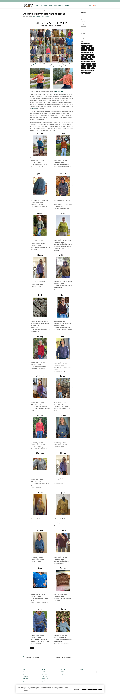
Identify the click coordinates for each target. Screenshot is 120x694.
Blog (55, 5)
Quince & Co (88, 63)
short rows (83, 66)
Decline (87, 689)
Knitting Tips (34, 16)
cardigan (88, 48)
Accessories (25, 676)
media (91, 59)
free (91, 52)
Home (37, 5)
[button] (49, 145)
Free (24, 681)
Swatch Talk (83, 33)
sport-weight (89, 66)
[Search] (95, 672)
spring (94, 66)
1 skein (83, 43)
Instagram (62, 673)
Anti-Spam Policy (45, 680)
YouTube (62, 674)
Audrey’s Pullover (35, 64)
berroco (90, 45)
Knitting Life (83, 21)
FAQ (43, 673)
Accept (97, 689)
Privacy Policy (44, 674)
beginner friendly (84, 45)
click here (34, 108)
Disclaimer (44, 681)
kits (85, 57)
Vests (24, 674)
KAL (82, 57)
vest (92, 70)
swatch (93, 68)
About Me (60, 5)
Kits (24, 680)
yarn (82, 72)
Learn (50, 5)
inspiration (32, 648)
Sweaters (25, 673)
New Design (39, 16)
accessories (88, 43)
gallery (83, 54)
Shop (41, 5)
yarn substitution (87, 72)
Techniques (83, 35)
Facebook (63, 671)
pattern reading (91, 61)
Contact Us (44, 671)
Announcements (84, 14)
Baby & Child (25, 678)
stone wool (83, 68)
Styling (82, 31)
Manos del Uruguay (85, 59)
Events (82, 19)
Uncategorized (83, 38)
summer (88, 68)
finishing (87, 52)
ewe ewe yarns (91, 50)
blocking (83, 48)
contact (67, 5)
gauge (87, 54)
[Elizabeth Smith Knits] (28, 5)
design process (84, 50)
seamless (94, 63)
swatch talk (83, 70)
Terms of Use (44, 676)
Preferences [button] (26, 690)
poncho (83, 63)
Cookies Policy (45, 678)
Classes (45, 5)
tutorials (88, 70)
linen (93, 57)
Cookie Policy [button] (51, 688)
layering (89, 57)
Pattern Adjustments (45, 16)
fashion (83, 52)
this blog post (59, 91)
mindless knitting (84, 61)
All (23, 671)
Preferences (76, 689)
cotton (93, 48)
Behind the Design (84, 17)
